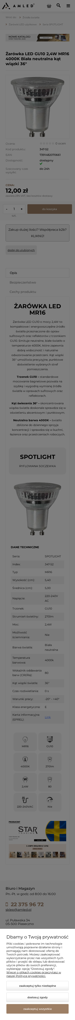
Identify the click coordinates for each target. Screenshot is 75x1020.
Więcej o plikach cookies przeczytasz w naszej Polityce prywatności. (33, 974)
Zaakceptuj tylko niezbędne (37, 985)
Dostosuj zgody (37, 997)
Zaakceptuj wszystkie (37, 1008)
